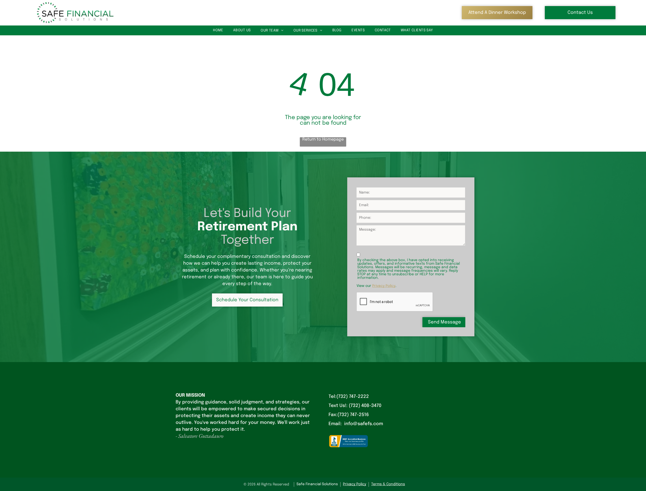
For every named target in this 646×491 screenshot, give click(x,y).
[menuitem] (218, 30)
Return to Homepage (323, 139)
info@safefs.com (363, 424)
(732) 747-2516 (353, 415)
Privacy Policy (383, 286)
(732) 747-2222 (352, 396)
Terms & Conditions (388, 484)
